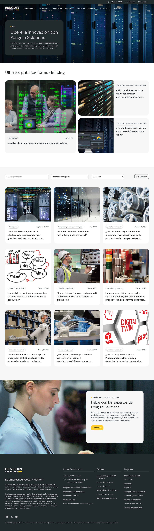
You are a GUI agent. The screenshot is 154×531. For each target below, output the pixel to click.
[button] (144, 2)
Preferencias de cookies (109, 523)
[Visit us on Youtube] (16, 517)
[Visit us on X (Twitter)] (12, 517)
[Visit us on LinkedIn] (7, 517)
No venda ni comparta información (86, 523)
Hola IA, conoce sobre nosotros (61, 523)
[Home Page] (12, 8)
